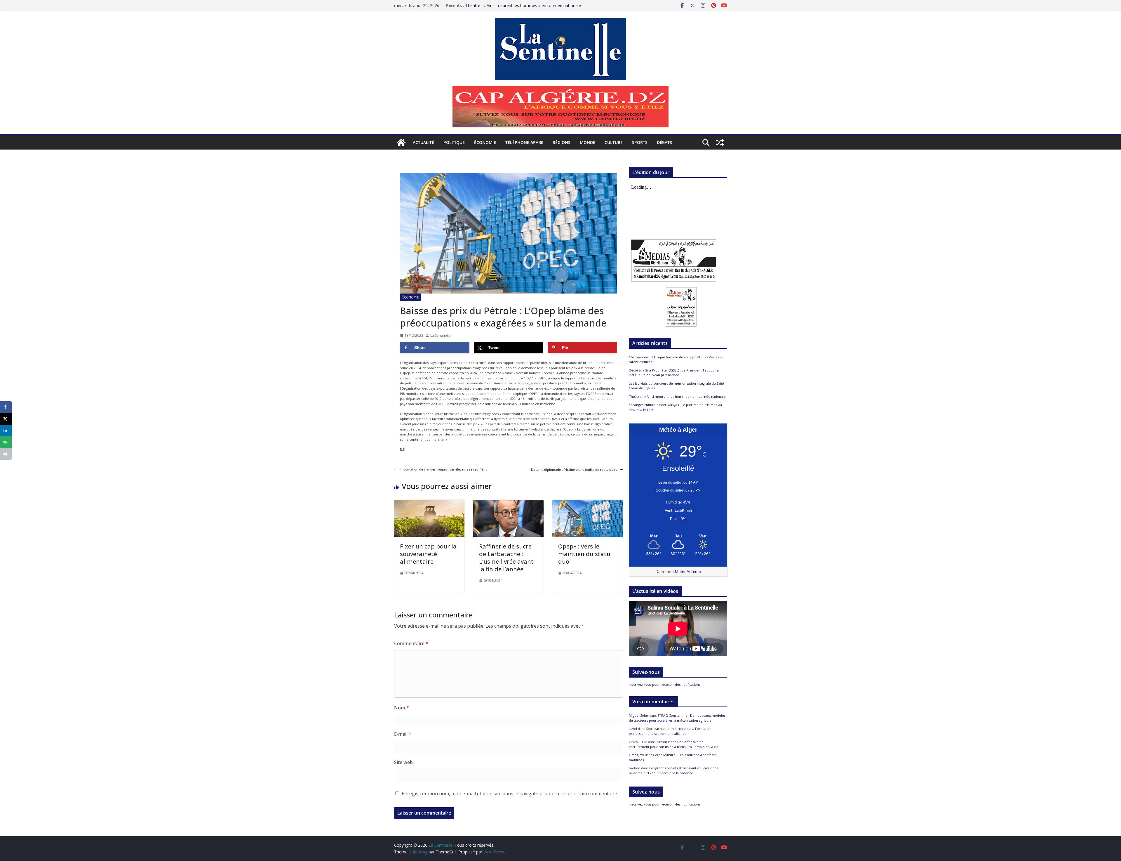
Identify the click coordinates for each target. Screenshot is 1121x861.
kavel (633, 728)
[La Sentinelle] (401, 143)
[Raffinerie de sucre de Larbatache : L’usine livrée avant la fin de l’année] (508, 502)
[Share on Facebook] (6, 407)
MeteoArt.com (688, 571)
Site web (403, 762)
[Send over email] (6, 442)
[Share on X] (6, 419)
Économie (485, 142)
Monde (587, 142)
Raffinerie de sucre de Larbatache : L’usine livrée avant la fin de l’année (506, 557)
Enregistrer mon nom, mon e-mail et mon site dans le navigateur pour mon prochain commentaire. (510, 793)
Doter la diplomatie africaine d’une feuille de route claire (574, 469)
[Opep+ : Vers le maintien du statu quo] (587, 502)
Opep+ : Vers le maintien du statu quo (584, 553)
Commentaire (411, 643)
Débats (664, 142)
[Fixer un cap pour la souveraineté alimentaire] (429, 502)
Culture (614, 142)
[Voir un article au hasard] (720, 143)
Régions (561, 142)
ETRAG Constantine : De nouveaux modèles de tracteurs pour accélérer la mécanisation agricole (677, 718)
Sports (639, 142)
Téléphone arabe (524, 142)
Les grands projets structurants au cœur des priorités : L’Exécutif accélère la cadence (673, 770)
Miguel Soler (638, 715)
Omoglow (636, 755)
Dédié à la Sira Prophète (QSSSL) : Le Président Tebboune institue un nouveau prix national (674, 372)
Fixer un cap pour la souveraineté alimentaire (428, 553)
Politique (454, 142)
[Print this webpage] (6, 454)
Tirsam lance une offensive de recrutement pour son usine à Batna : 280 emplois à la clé (674, 744)
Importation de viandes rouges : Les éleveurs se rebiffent (443, 469)
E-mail (402, 734)
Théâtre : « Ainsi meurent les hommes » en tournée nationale (523, 5)
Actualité (423, 142)
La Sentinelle (440, 335)
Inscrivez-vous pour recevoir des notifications (664, 684)
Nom (401, 707)
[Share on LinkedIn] (6, 430)
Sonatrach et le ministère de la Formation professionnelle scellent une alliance (670, 731)
